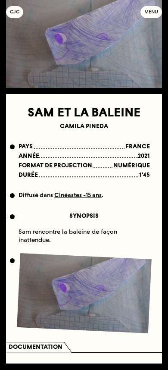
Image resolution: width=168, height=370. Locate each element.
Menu (151, 12)
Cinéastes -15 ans (78, 195)
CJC (16, 12)
